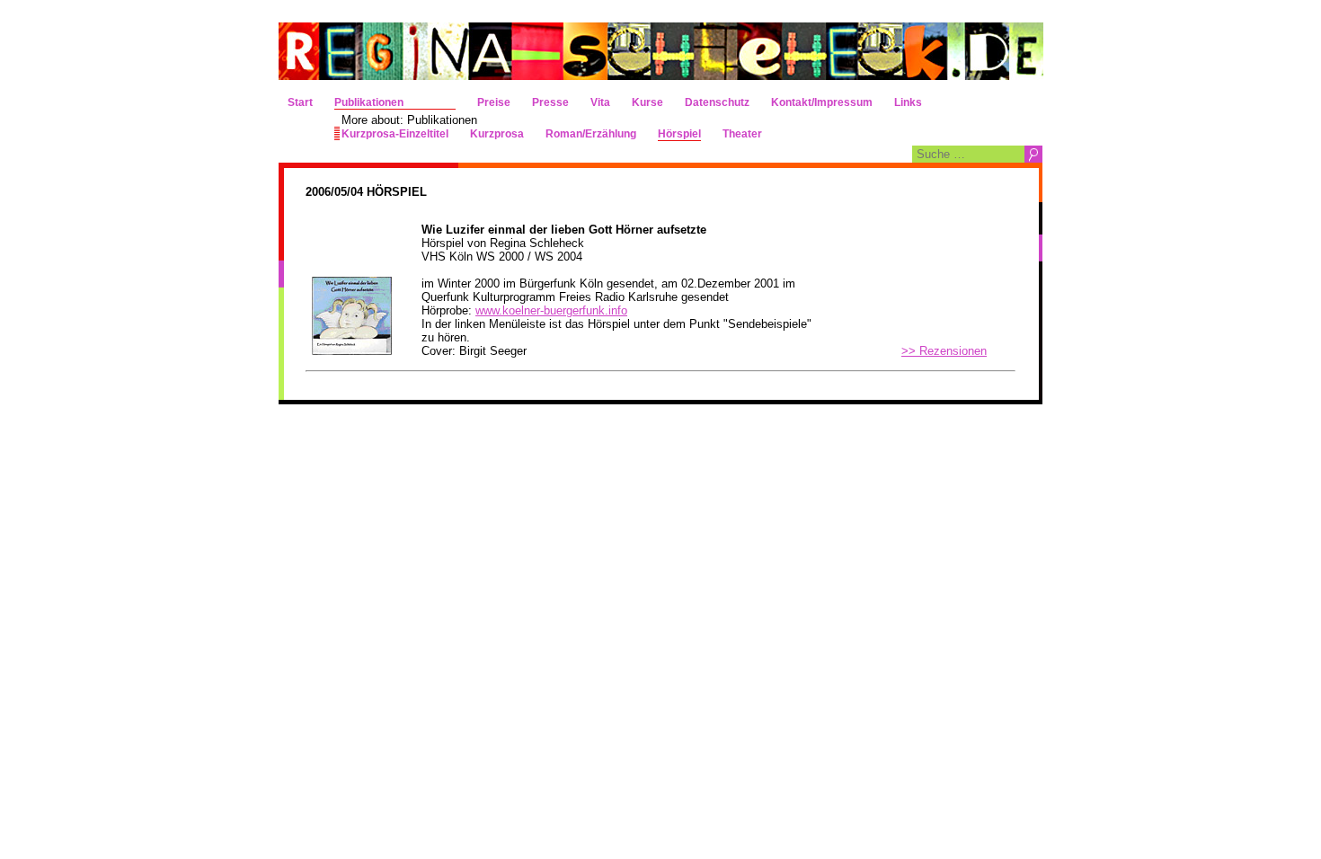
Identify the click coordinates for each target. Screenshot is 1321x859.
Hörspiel (679, 134)
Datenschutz (717, 102)
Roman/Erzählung (590, 134)
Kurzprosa (497, 134)
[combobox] (968, 154)
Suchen (1033, 154)
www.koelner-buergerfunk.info (551, 310)
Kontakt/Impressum (822, 102)
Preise (493, 102)
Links (908, 102)
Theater (742, 134)
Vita (600, 102)
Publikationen (368, 102)
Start (300, 102)
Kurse (647, 102)
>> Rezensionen (944, 351)
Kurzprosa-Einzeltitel (394, 134)
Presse (550, 102)
